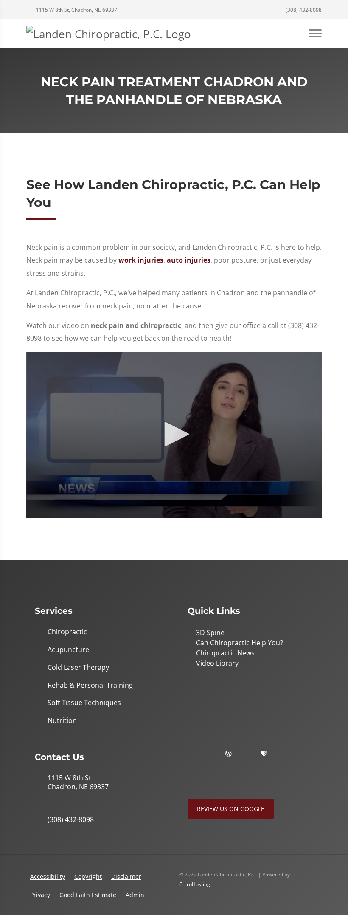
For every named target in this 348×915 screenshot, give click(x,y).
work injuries (140, 260)
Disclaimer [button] (126, 877)
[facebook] (210, 754)
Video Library (217, 663)
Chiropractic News (225, 653)
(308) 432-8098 (303, 10)
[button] (174, 434)
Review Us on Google (230, 809)
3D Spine (210, 632)
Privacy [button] (40, 895)
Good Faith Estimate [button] (87, 895)
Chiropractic (67, 631)
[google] (192, 754)
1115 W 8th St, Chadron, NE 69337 (76, 10)
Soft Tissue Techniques (84, 702)
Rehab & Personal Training (90, 685)
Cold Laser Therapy (78, 667)
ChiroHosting (194, 884)
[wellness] (228, 754)
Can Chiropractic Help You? (239, 642)
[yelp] (246, 754)
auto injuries (188, 260)
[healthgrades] (264, 754)
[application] (174, 435)
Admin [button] (135, 895)
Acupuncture (68, 649)
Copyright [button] (88, 877)
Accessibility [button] (47, 877)
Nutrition (62, 720)
